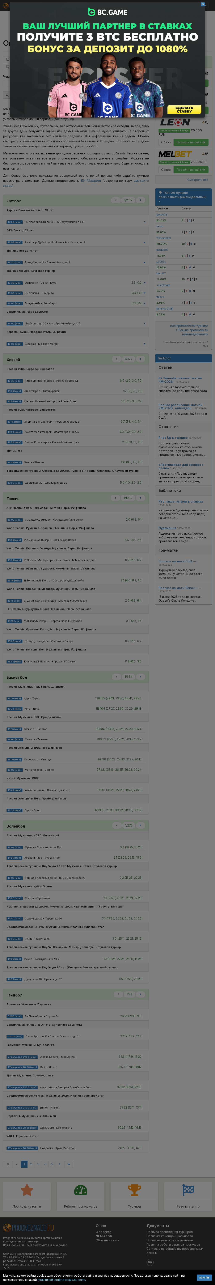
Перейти (107, 60)
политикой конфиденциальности (61, 1279)
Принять (204, 1277)
